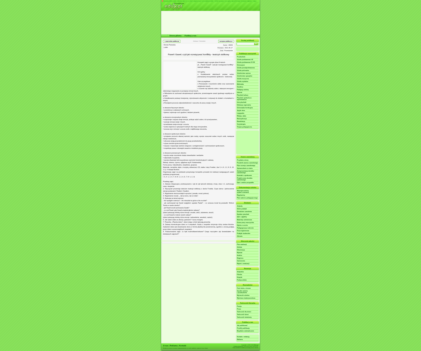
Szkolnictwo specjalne (244, 76)
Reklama (240, 339)
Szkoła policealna (243, 70)
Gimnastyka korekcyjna (245, 108)
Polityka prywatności (238, 346)
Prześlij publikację (243, 328)
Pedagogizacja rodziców (245, 228)
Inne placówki (241, 102)
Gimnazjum (241, 65)
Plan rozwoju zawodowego (246, 165)
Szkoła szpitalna (242, 81)
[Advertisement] (179, 75)
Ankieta (239, 247)
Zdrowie (239, 236)
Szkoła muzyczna (243, 79)
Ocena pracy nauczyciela (245, 222)
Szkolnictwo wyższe (244, 73)
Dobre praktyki (242, 209)
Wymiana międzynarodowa (246, 298)
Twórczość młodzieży (244, 317)
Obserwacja (241, 250)
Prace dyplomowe (243, 231)
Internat (239, 92)
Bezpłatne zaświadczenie (245, 331)
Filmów (239, 274)
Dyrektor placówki (243, 214)
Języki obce (241, 110)
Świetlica (240, 87)
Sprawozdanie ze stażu (245, 168)
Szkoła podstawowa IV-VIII (246, 62)
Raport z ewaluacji (243, 263)
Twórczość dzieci (243, 314)
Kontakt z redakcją (243, 337)
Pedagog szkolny (243, 89)
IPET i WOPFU (242, 217)
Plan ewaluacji (242, 244)
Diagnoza (240, 258)
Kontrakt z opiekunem (244, 175)
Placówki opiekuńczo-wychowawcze (244, 98)
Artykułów (240, 272)
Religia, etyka (241, 116)
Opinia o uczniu (242, 225)
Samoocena (241, 261)
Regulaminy (241, 195)
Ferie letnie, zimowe (244, 288)
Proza (239, 309)
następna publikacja (226, 41)
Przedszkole (228, 50)
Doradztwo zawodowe (244, 211)
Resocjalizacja (242, 118)
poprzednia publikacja (171, 41)
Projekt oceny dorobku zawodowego (244, 179)
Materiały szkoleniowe (244, 220)
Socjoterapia (241, 124)
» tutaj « (254, 1)
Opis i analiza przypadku (245, 182)
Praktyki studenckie (243, 233)
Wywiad (239, 252)
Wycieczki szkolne (243, 295)
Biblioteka (240, 84)
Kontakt (182, 346)
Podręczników (242, 280)
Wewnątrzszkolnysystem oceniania (243, 191)
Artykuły (240, 206)
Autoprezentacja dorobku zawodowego (245, 171)
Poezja (239, 306)
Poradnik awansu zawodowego (247, 163)
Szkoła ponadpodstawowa (246, 68)
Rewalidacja (241, 121)
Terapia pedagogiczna (244, 127)
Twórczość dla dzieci (244, 312)
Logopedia (240, 113)
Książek (239, 277)
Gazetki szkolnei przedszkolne (242, 291)
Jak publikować (242, 325)
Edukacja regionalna (244, 105)
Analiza (239, 255)
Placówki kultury (242, 95)
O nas (165, 346)
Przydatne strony (242, 160)
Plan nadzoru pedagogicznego (247, 198)
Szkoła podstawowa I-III (245, 59)
